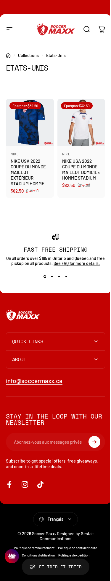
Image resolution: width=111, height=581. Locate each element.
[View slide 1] (45, 276)
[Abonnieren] (90, 439)
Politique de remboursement (32, 545)
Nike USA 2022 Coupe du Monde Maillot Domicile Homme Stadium (81, 169)
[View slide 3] (59, 276)
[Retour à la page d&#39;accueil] (8, 55)
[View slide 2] (52, 276)
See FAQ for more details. (77, 263)
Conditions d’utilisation (36, 553)
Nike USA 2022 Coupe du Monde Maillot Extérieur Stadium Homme (28, 172)
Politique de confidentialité (75, 545)
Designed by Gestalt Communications (65, 534)
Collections (28, 55)
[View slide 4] (66, 276)
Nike (15, 154)
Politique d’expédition (71, 553)
